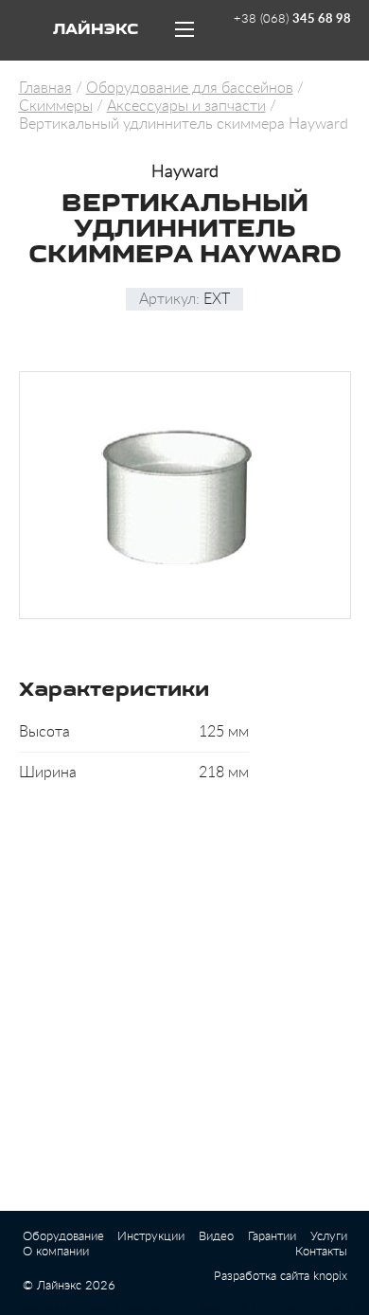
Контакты (321, 1252)
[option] (185, 495)
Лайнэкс (95, 30)
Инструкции (150, 1237)
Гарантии (272, 1237)
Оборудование (63, 1237)
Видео (216, 1237)
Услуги (328, 1237)
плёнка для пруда (304, 1307)
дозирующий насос (62, 1307)
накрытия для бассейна (185, 1307)
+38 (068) (292, 19)
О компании (56, 1252)
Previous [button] (15, 495)
